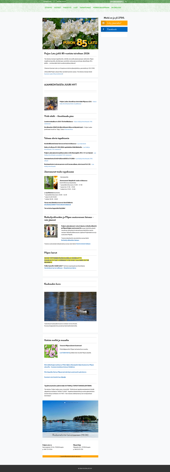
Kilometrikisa (69, 129)
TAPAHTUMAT (85, 7)
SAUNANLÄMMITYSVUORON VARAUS (57, 205)
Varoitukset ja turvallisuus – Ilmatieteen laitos (60, 268)
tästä (84, 143)
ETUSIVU (48, 7)
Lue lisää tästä (65, 352)
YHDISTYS (67, 7)
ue (79, 143)
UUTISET (57, 7)
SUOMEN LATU (47, 1)
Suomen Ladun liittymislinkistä (53, 74)
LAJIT (75, 7)
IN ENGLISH (116, 7)
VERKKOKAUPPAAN (101, 7)
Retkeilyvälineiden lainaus (70, 240)
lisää (81, 143)
